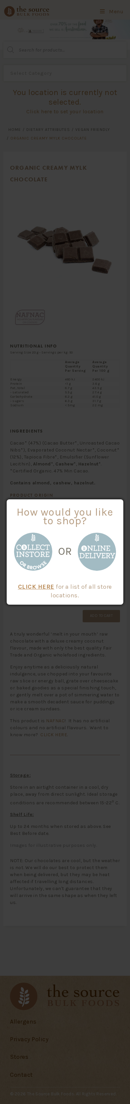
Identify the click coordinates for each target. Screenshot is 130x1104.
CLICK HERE (36, 586)
